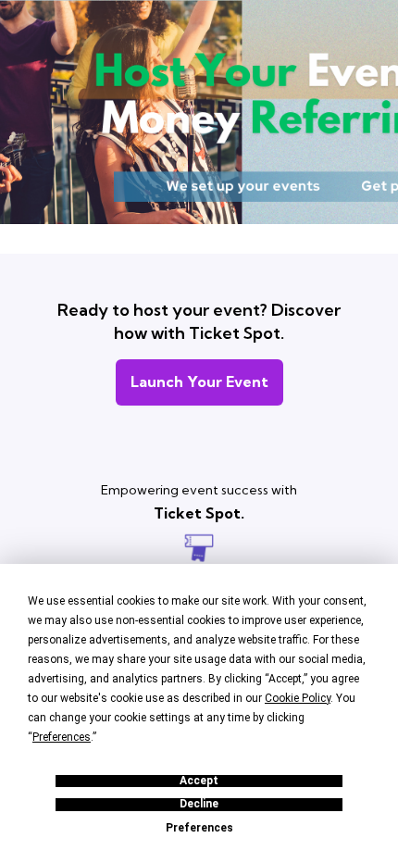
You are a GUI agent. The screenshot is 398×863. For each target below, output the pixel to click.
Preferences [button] (61, 737)
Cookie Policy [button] (297, 698)
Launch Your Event (199, 381)
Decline (199, 804)
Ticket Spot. (199, 513)
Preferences (199, 828)
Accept (199, 781)
